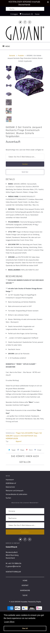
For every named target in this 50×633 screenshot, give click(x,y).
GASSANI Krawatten (20, 601)
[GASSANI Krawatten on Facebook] (25, 22)
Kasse (37, 14)
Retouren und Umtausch (14, 490)
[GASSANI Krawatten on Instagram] (29, 22)
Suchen (8, 498)
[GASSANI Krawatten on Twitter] (20, 22)
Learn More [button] (9, 622)
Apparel (18, 441)
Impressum (10, 479)
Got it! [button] (25, 628)
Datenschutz (10, 487)
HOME (25, 580)
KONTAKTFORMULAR (13, 571)
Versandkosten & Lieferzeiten (16, 494)
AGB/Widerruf (11, 483)
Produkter (21, 55)
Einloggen (14, 14)
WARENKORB (25, 590)
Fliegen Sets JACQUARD (24, 433)
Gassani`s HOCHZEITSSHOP (23, 435)
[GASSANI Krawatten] (25, 33)
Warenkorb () (27, 14)
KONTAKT (25, 585)
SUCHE (25, 595)
